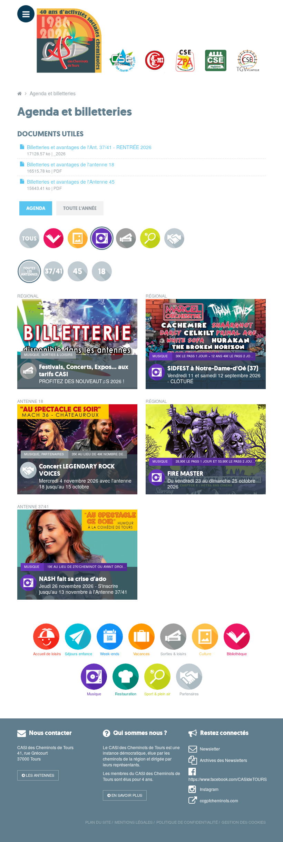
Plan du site (98, 822)
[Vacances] (141, 636)
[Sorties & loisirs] (173, 636)
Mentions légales (134, 822)
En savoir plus (126, 795)
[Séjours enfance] (78, 636)
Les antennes (39, 775)
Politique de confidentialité (187, 822)
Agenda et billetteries (53, 93)
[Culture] (205, 636)
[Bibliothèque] (237, 636)
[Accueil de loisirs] (46, 636)
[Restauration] (126, 677)
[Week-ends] (110, 636)
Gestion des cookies (244, 822)
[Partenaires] (189, 677)
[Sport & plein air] (157, 677)
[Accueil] (19, 93)
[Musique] (94, 677)
